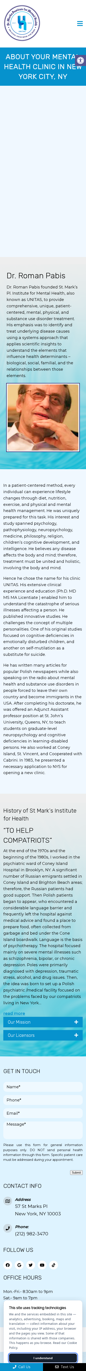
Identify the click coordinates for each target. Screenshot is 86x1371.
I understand (43, 1358)
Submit (76, 1172)
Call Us (23, 1367)
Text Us (67, 1367)
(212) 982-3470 (31, 1233)
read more (14, 1013)
